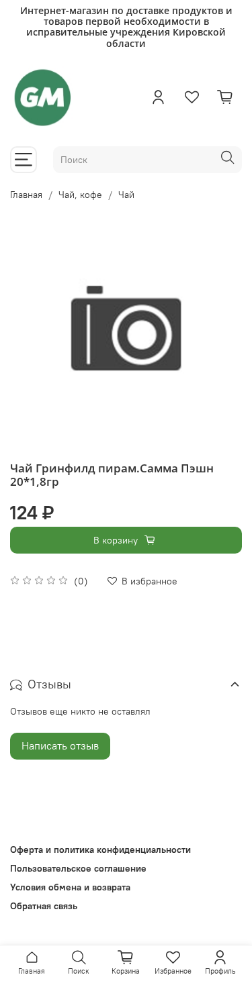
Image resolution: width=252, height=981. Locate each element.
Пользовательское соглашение (78, 868)
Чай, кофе (80, 195)
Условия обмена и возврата (70, 887)
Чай (126, 195)
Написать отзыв (60, 745)
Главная (26, 195)
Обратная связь (43, 906)
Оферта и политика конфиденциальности (100, 849)
